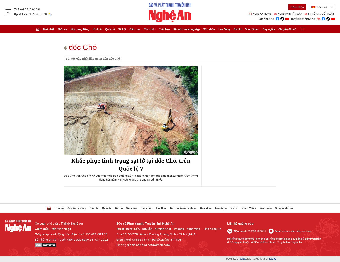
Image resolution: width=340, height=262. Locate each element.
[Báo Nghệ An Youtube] (287, 18)
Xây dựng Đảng (80, 29)
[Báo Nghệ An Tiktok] (282, 18)
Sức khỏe (209, 29)
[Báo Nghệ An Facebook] (277, 18)
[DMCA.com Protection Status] (71, 245)
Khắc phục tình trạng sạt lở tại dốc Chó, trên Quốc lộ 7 (131, 164)
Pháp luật (149, 29)
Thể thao (164, 29)
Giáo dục (134, 29)
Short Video (252, 29)
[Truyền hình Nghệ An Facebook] (323, 18)
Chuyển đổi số (287, 29)
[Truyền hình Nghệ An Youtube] (333, 18)
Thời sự (62, 29)
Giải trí (238, 29)
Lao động (224, 29)
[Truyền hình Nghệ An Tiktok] (328, 18)
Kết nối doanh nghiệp (186, 29)
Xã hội (122, 29)
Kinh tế (97, 29)
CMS (245, 259)
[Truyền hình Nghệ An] (318, 18)
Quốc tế (110, 29)
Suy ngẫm (269, 29)
